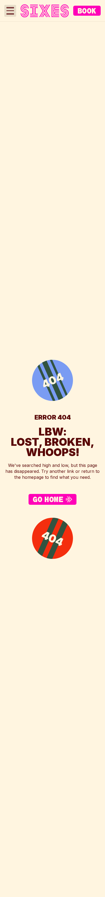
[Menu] (10, 11)
